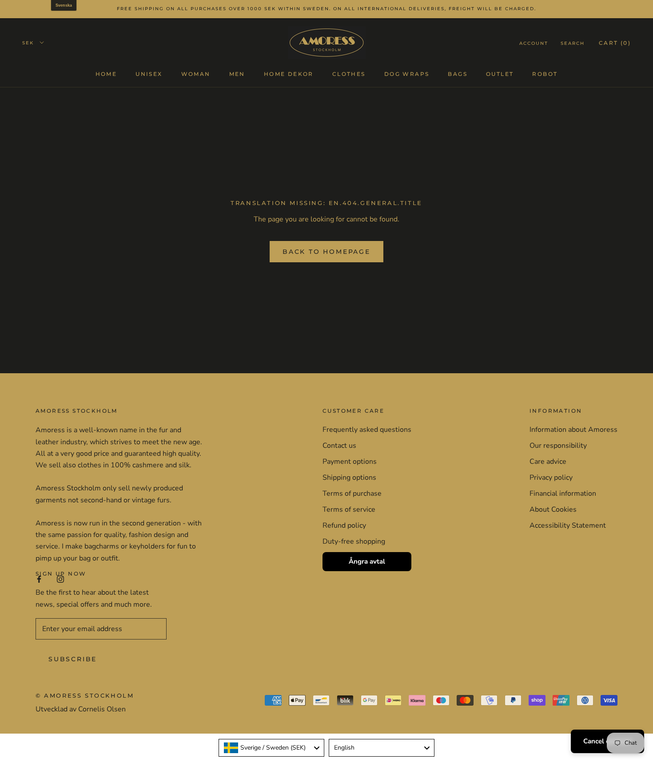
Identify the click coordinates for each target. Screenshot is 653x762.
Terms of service (349, 509)
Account (533, 43)
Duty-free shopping (354, 541)
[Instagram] (60, 578)
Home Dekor (289, 73)
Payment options (350, 461)
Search (573, 43)
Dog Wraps (407, 73)
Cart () (615, 42)
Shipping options (349, 477)
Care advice (548, 461)
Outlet (500, 73)
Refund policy (344, 525)
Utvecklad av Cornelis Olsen (81, 709)
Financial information (563, 493)
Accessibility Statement (568, 525)
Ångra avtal (367, 561)
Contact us (339, 445)
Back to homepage (326, 252)
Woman (196, 73)
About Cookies (553, 509)
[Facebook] (39, 578)
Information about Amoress (573, 429)
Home (106, 73)
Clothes (349, 73)
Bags (457, 73)
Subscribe (72, 659)
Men (237, 73)
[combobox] (271, 748)
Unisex (148, 73)
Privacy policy (551, 477)
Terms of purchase (352, 493)
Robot (544, 73)
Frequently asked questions (367, 429)
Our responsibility (558, 445)
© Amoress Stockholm (85, 695)
